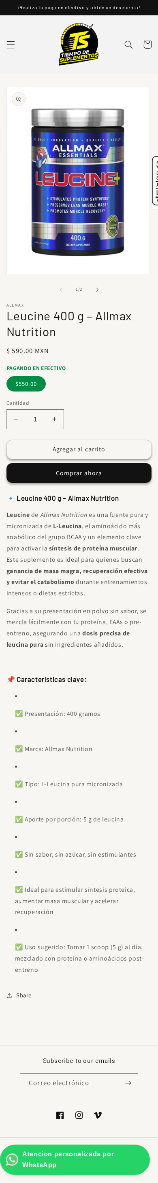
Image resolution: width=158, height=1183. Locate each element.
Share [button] (24, 995)
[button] (10, 44)
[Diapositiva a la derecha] (97, 289)
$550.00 (26, 383)
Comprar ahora (79, 473)
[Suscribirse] (128, 1083)
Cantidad (17, 402)
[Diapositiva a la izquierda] (61, 289)
